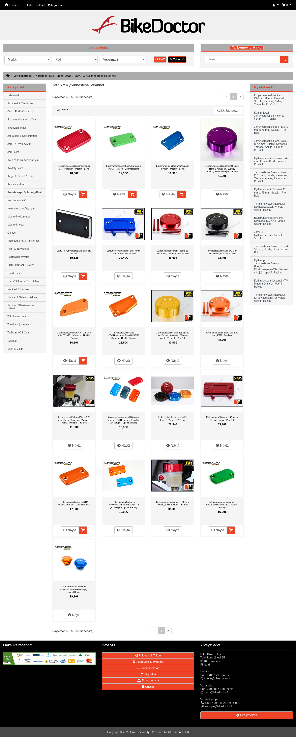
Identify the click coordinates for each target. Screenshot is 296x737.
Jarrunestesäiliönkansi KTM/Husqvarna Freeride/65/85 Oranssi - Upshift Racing (123, 335)
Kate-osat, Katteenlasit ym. (23, 160)
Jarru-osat (13, 152)
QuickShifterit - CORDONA (23, 281)
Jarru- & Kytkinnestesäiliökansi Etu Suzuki (74, 252)
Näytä (71, 194)
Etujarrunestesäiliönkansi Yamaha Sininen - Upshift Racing (172, 167)
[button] (275, 5)
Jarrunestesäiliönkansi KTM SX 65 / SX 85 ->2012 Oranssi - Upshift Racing (74, 335)
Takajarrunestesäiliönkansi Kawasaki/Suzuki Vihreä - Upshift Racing (222, 505)
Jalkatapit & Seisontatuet (22, 136)
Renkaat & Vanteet (18, 289)
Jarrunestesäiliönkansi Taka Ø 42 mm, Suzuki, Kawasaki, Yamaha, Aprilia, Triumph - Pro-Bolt (172, 335)
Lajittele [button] (61, 109)
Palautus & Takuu (149, 655)
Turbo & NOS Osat (18, 332)
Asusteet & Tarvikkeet (20, 103)
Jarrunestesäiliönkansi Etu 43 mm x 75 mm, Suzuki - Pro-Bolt (123, 252)
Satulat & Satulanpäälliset (22, 297)
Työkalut (12, 341)
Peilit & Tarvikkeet (18, 248)
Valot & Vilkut (15, 349)
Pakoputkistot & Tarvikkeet (23, 240)
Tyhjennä (178, 59)
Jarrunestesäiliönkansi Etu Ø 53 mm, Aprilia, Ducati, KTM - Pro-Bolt (172, 252)
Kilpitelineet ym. (16, 184)
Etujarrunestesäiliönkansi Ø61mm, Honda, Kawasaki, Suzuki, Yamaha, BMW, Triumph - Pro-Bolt (222, 169)
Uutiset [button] (149, 686)
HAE (161, 59)
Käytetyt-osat (15, 168)
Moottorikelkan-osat (18, 216)
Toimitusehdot (149, 668)
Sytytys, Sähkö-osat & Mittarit (20, 307)
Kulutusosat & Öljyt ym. (21, 208)
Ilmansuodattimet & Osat (22, 119)
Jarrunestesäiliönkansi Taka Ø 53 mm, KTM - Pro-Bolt (222, 334)
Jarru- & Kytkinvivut (19, 144)
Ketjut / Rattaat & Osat (20, 176)
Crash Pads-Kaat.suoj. (20, 111)
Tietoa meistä (150, 680)
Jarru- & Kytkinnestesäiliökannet (95, 75)
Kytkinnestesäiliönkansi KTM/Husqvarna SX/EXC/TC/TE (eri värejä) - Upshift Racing (123, 505)
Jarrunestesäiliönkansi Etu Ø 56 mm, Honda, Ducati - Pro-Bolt (222, 252)
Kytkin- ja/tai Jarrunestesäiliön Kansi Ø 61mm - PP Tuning (172, 418)
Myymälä (150, 674)
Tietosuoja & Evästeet (149, 661)
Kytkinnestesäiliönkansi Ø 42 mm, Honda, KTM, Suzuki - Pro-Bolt (172, 503)
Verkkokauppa (22, 75)
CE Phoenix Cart (178, 732)
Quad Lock (13, 273)
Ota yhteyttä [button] (248, 715)
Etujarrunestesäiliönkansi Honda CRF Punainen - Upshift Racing (74, 167)
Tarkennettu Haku (247, 47)
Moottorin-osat (15, 224)
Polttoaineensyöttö (18, 257)
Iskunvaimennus (17, 127)
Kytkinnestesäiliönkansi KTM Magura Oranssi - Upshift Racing (74, 503)
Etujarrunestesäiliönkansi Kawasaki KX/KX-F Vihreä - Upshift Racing (123, 167)
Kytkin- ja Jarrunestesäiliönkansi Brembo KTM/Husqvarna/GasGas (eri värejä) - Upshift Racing (123, 420)
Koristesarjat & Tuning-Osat (53, 75)
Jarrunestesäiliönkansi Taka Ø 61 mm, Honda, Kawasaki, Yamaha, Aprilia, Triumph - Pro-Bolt (74, 420)
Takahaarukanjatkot (18, 316)
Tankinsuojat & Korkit (19, 324)
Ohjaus (11, 232)
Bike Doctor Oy (139, 732)
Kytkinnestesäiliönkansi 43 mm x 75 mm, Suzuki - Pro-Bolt (222, 418)
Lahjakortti (13, 95)
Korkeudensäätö (16, 200)
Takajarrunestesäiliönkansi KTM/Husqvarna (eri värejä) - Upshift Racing (74, 589)
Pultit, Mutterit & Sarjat (20, 265)
